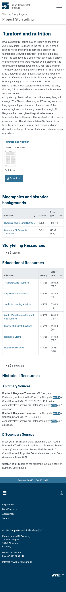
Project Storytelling (18, 19)
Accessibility (8, 514)
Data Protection (9, 509)
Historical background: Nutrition (19, 223)
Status (5, 518)
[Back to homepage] (16, 5)
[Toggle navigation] (59, 6)
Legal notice (8, 504)
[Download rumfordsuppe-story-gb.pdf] (10, 157)
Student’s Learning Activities (17, 304)
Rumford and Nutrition (17, 141)
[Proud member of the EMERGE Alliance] (61, 493)
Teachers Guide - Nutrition (16, 283)
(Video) (16, 252)
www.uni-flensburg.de (21, 562)
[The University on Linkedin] (4, 493)
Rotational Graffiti (12, 337)
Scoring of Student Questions (18, 326)
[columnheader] (19, 213)
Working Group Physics (14, 14)
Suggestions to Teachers (16, 293)
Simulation (18, 365)
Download (15, 178)
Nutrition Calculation (14, 347)
